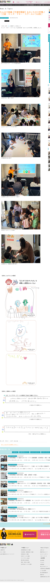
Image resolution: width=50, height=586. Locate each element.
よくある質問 (43, 570)
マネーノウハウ (43, 556)
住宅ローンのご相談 (25, 556)
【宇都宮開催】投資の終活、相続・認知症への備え (22, 474)
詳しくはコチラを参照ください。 (9, 444)
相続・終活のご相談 (25, 562)
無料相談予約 (31, 534)
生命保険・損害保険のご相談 (27, 552)
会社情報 (43, 558)
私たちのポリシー (44, 566)
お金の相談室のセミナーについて (7, 554)
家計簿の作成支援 (25, 560)
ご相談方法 (2, 549)
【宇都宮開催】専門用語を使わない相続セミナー (22, 509)
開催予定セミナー (24, 452)
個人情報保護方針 (44, 572)
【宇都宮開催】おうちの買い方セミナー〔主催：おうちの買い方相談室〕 (29, 466)
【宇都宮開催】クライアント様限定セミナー (20, 492)
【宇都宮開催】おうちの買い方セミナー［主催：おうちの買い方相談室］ (29, 517)
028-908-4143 (14, 534)
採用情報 (42, 564)
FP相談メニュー (25, 547)
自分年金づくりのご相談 (26, 564)
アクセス (42, 562)
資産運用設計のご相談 (26, 549)
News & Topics (45, 547)
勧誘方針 (42, 574)
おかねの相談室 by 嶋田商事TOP (5, 544)
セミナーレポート (4, 17)
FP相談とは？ (3, 547)
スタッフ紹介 (3, 552)
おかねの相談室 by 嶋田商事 (5, 2)
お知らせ (15, 452)
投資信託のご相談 (25, 554)
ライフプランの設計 (25, 558)
